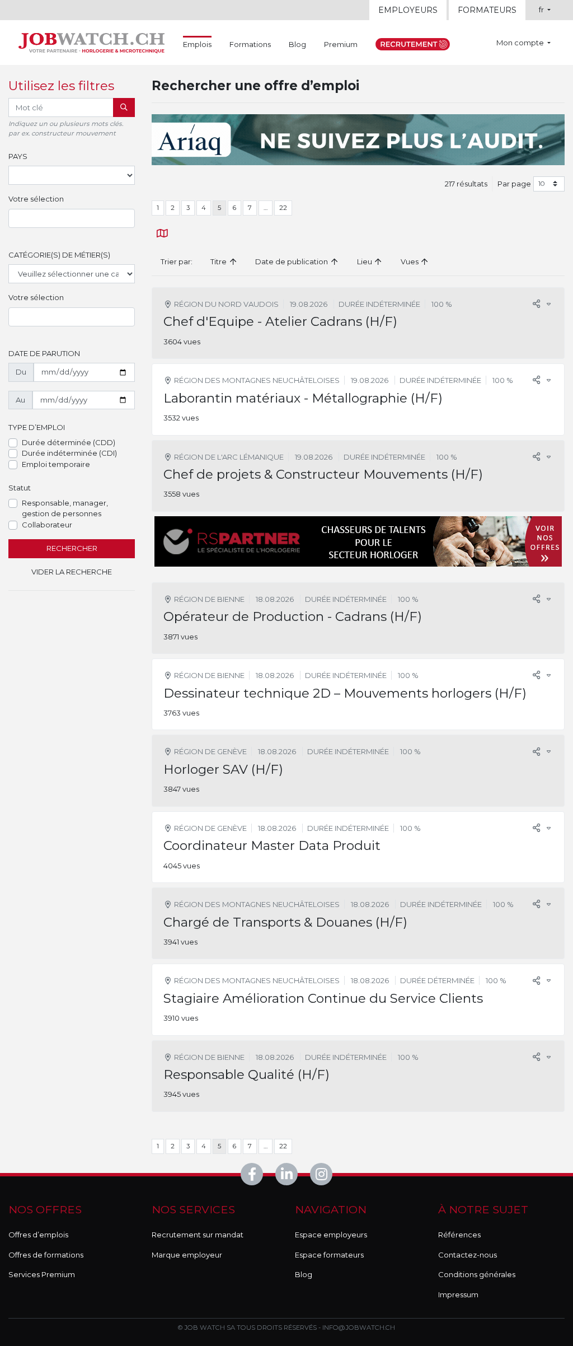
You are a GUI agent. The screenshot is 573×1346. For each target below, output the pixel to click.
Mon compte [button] (521, 42)
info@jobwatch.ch (358, 1327)
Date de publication (292, 261)
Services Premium (41, 1274)
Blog (297, 44)
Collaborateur (47, 524)
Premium (341, 44)
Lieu (365, 261)
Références (459, 1234)
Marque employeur (187, 1254)
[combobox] (71, 218)
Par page (514, 183)
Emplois (197, 44)
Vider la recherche (71, 571)
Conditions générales (476, 1274)
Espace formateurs (329, 1254)
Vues (410, 261)
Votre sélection (36, 198)
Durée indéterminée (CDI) (69, 452)
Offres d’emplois (38, 1234)
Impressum (458, 1294)
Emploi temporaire (56, 464)
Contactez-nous (467, 1254)
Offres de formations (45, 1254)
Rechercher (71, 548)
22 (283, 208)
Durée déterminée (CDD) (68, 442)
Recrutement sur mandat (197, 1234)
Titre (219, 261)
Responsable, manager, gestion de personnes (65, 508)
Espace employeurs (331, 1234)
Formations (250, 44)
